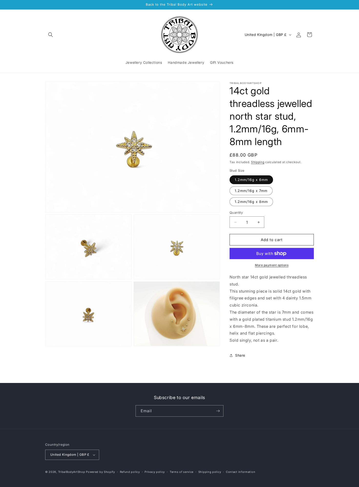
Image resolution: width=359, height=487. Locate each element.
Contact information (240, 472)
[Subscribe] (217, 411)
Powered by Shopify (100, 472)
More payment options (271, 265)
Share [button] (240, 355)
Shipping (257, 162)
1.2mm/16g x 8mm (251, 202)
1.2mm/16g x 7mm (251, 191)
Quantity (236, 212)
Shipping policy (209, 472)
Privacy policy (155, 472)
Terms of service (181, 472)
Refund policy (130, 472)
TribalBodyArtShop (71, 472)
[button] (50, 34)
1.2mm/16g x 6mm (251, 180)
